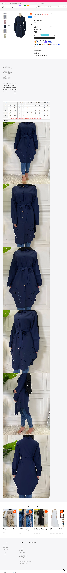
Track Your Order (6, 552)
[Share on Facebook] (34, 55)
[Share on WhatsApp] (46, 55)
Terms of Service (6, 551)
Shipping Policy (5, 549)
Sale (27, 5)
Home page (5, 542)
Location (38, 3)
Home (13, 5)
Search (20, 545)
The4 (26, 572)
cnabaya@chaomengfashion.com (15, 3)
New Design (18, 5)
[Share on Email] (44, 55)
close (2, 1)
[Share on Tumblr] (40, 55)
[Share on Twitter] (36, 55)
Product (23, 5)
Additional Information (34, 63)
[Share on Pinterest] (38, 55)
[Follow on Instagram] (21, 566)
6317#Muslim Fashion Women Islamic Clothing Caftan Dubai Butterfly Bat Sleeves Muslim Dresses (26, 529)
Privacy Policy (5, 545)
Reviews (42, 63)
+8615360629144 (4, 3)
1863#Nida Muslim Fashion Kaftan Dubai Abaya (9, 529)
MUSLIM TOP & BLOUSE (43, 52)
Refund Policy (5, 547)
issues (37, 53)
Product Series (5, 543)
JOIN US (4, 554)
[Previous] (9, 25)
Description (25, 63)
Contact (31, 5)
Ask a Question (37, 46)
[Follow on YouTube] (23, 566)
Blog (20, 7)
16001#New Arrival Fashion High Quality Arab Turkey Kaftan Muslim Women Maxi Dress (41, 529)
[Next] (31, 25)
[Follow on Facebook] (19, 566)
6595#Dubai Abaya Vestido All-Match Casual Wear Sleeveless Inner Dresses (57, 529)
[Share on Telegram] (42, 55)
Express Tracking (15, 7)
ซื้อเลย (44, 37)
